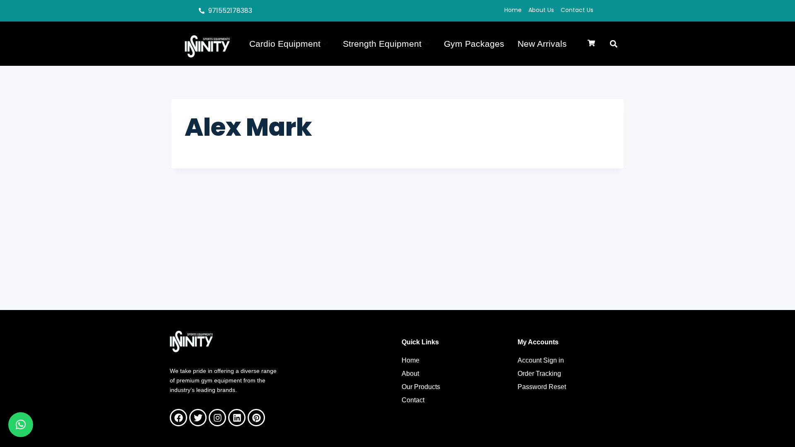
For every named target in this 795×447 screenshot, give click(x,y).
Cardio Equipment (284, 43)
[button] (591, 43)
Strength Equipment (382, 43)
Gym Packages (474, 43)
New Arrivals (542, 43)
